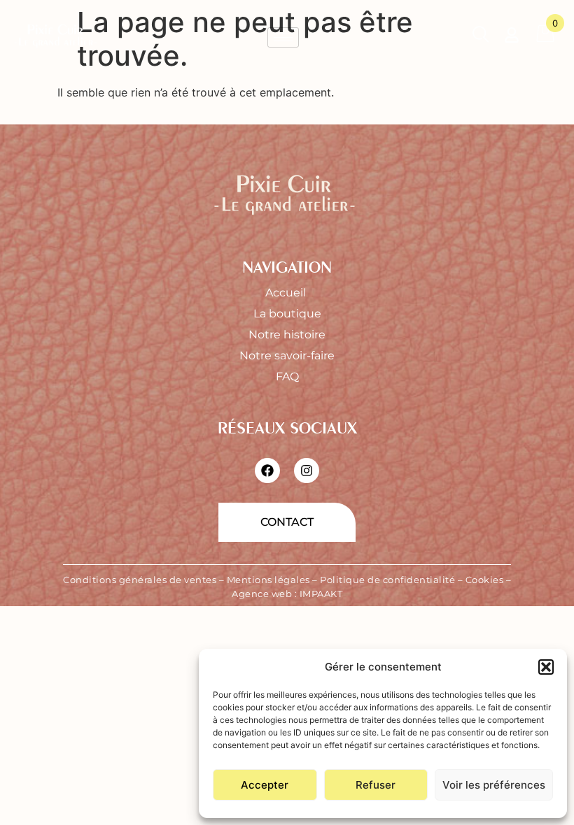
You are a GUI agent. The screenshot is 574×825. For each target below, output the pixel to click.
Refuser (376, 784)
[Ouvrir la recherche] (480, 37)
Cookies (484, 579)
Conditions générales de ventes (139, 579)
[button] (546, 667)
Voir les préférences (493, 784)
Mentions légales (268, 579)
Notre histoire (287, 334)
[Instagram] (306, 470)
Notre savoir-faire (287, 355)
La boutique (287, 313)
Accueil (287, 292)
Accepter (264, 784)
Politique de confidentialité (387, 579)
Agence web (262, 593)
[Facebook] (267, 470)
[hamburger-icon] (283, 37)
